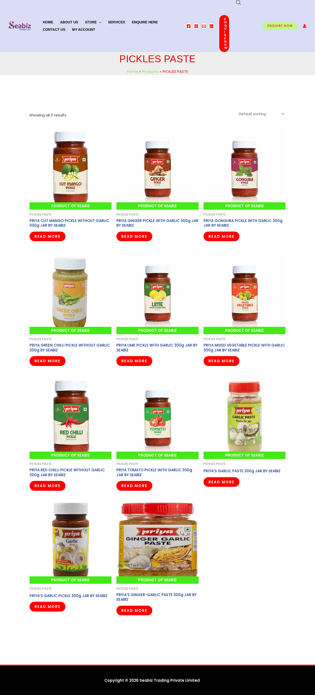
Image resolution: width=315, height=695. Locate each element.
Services (116, 22)
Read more (47, 236)
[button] (99, 22)
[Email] (204, 26)
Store (91, 22)
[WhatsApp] (211, 26)
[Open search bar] (238, 2)
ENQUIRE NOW (226, 33)
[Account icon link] (304, 26)
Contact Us (54, 30)
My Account (83, 30)
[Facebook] (188, 26)
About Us (69, 22)
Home (48, 22)
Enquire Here (145, 22)
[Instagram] (196, 26)
